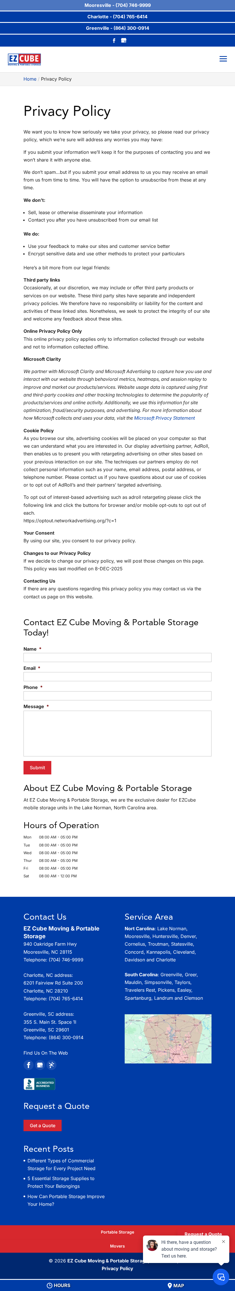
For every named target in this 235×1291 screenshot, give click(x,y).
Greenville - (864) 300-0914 (117, 28)
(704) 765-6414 (66, 998)
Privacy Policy (117, 1268)
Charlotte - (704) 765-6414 (117, 16)
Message (36, 706)
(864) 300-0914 (66, 1037)
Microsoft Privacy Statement (164, 418)
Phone (33, 687)
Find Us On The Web (45, 1053)
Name (32, 649)
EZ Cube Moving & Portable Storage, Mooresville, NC (127, 1261)
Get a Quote (42, 1125)
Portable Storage (117, 1232)
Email (31, 668)
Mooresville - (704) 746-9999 (118, 5)
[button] (168, 1038)
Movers (117, 1246)
